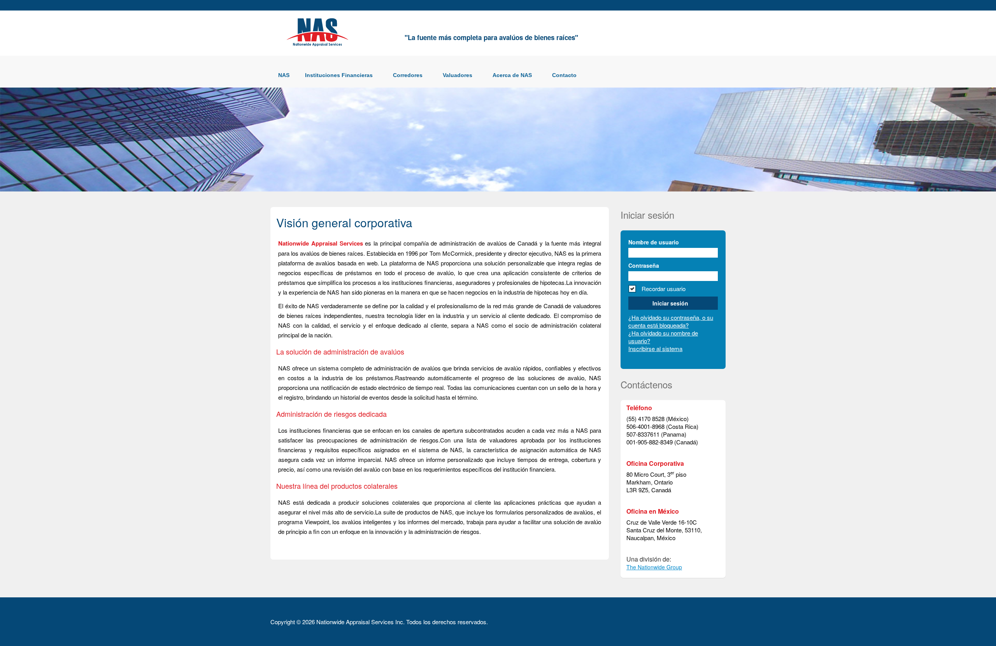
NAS (283, 75)
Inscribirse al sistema (655, 348)
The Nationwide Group (654, 567)
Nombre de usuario (653, 242)
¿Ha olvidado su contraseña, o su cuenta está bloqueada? (670, 321)
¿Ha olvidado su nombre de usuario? (663, 337)
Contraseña (643, 265)
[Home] (319, 31)
